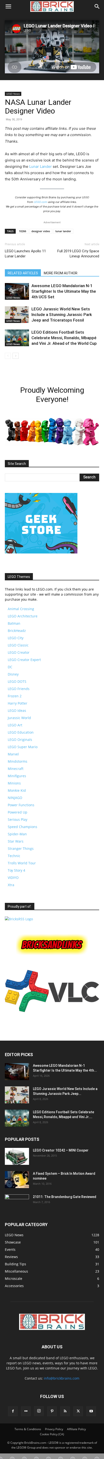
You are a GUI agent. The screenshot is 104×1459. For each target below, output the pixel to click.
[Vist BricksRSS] (19, 919)
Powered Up (17, 812)
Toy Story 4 (16, 870)
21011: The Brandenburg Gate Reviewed (64, 1197)
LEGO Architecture (22, 616)
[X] (78, 1411)
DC (10, 667)
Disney (13, 674)
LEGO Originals (20, 739)
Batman (14, 623)
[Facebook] (13, 1411)
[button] (8, 6)
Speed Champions (22, 826)
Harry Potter (17, 703)
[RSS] (65, 1411)
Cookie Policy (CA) (52, 1434)
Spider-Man (17, 834)
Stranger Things (21, 848)
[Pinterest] (52, 1411)
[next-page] (16, 356)
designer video (40, 231)
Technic (14, 855)
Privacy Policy (54, 1429)
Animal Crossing (21, 609)
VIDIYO (13, 877)
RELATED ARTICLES (23, 273)
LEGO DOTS (17, 681)
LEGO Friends (19, 688)
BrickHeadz (17, 630)
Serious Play (17, 819)
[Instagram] (39, 1411)
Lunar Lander (40, 166)
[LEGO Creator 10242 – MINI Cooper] (17, 1156)
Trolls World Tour (22, 863)
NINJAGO (15, 797)
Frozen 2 (15, 696)
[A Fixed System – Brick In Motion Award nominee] (17, 1179)
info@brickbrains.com (61, 1378)
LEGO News (13, 93)
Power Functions (21, 805)
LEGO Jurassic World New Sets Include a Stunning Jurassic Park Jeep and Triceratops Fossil (61, 315)
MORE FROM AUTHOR (60, 273)
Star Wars (15, 841)
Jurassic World (19, 717)
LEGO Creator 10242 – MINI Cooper (61, 1150)
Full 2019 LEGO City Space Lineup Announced (78, 253)
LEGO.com (40, 202)
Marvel (13, 754)
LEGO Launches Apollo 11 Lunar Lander (25, 253)
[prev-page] (8, 356)
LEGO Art (15, 725)
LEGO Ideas (17, 710)
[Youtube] (91, 1411)
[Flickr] (26, 1411)
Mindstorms (17, 761)
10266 (22, 231)
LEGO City (15, 638)
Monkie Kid (17, 790)
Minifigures (17, 776)
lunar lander (63, 231)
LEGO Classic (18, 645)
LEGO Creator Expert (24, 659)
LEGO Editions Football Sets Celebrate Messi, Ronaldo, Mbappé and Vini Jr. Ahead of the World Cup (64, 338)
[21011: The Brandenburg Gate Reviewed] (17, 1202)
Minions (14, 783)
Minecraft (15, 768)
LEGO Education (21, 732)
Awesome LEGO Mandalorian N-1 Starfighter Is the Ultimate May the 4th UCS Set (63, 291)
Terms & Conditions (28, 1429)
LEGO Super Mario (22, 747)
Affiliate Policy (76, 1429)
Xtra (11, 885)
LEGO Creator (19, 652)
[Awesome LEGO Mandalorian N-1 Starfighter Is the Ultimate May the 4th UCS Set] (17, 291)
